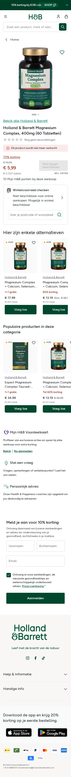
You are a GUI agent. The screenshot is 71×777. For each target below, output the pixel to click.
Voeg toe (20, 408)
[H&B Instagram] (27, 658)
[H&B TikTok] (43, 658)
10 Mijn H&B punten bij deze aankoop (29, 179)
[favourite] (34, 243)
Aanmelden (35, 598)
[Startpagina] (35, 16)
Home (14, 39)
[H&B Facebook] (35, 658)
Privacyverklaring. (33, 586)
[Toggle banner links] (67, 5)
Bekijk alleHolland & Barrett (25, 121)
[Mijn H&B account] (58, 16)
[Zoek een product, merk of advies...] (63, 27)
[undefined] (35, 78)
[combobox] (31, 27)
